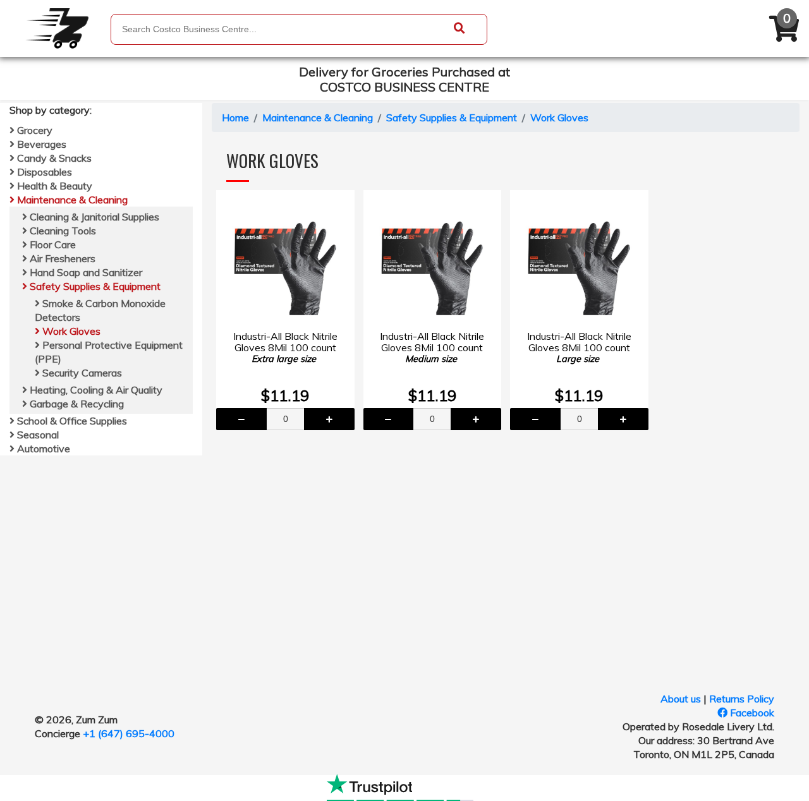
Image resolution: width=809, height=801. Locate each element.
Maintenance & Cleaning (71, 199)
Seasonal (37, 434)
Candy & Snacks (53, 158)
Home (235, 117)
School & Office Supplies (71, 420)
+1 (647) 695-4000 (128, 733)
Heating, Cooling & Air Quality (94, 389)
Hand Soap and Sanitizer (84, 272)
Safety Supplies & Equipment (94, 286)
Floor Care (51, 244)
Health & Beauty (53, 185)
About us (680, 698)
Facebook (750, 712)
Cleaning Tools (61, 230)
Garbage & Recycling (75, 403)
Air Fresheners (61, 258)
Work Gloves (70, 331)
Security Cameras (81, 372)
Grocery (33, 130)
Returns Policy (741, 698)
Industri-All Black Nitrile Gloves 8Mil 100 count (285, 347)
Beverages (40, 144)
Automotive (42, 448)
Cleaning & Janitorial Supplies (93, 216)
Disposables (43, 172)
